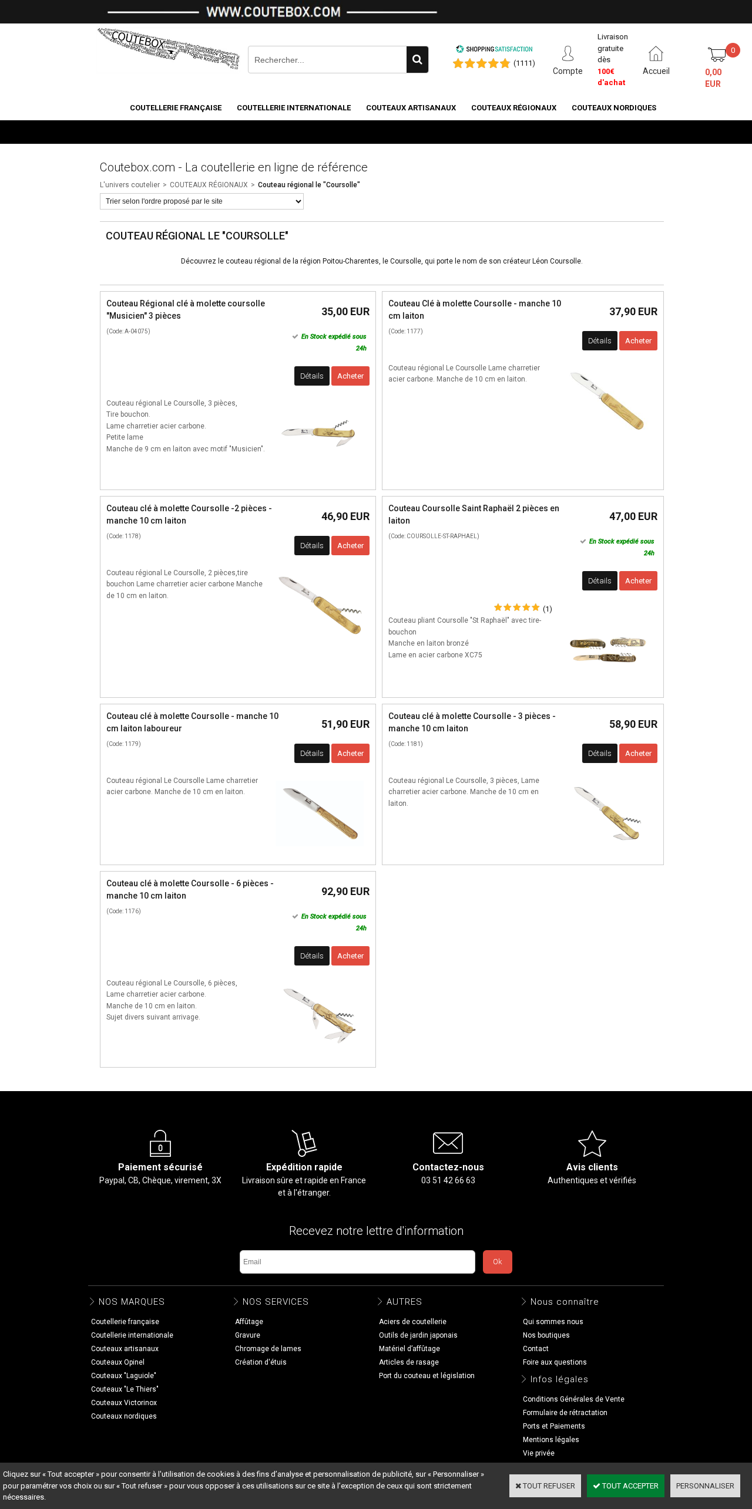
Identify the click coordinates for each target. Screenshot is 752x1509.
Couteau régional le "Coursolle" (309, 185)
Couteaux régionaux (513, 107)
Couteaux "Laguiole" (123, 1376)
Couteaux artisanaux (411, 107)
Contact (536, 1349)
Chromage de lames (268, 1349)
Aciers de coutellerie (412, 1322)
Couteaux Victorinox (124, 1403)
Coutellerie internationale (294, 107)
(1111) (524, 63)
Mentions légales (551, 1440)
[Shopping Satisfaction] (494, 50)
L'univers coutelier (130, 185)
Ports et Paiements (554, 1426)
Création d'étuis (261, 1362)
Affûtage (249, 1322)
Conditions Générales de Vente (574, 1399)
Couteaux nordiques (614, 107)
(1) (547, 609)
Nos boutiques (626, 131)
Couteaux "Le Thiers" (125, 1389)
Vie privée (539, 1453)
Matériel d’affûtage (409, 1349)
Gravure (247, 1335)
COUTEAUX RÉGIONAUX (209, 185)
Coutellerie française (175, 107)
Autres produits (547, 131)
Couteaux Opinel (118, 1362)
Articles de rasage (409, 1362)
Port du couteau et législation (427, 1376)
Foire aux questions (555, 1362)
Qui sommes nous (553, 1322)
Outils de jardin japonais (418, 1335)
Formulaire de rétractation (565, 1413)
